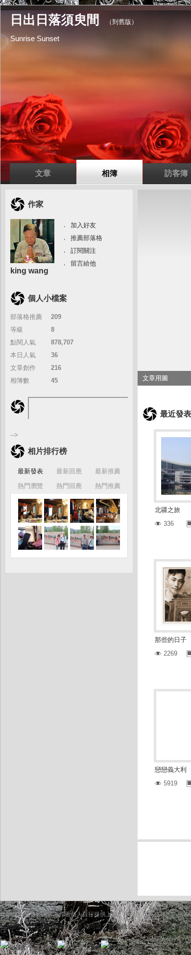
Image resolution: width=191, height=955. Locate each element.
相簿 (110, 173)
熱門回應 (69, 486)
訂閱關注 (83, 250)
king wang (29, 271)
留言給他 (83, 263)
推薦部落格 (86, 238)
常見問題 (89, 926)
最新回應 (69, 471)
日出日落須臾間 (54, 19)
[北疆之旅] (30, 511)
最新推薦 (107, 471)
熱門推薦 (107, 486)
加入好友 (83, 225)
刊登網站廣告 (19, 926)
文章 (43, 173)
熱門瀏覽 (30, 486)
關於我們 (57, 926)
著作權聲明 (156, 926)
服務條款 (121, 926)
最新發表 (30, 471)
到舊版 (121, 21)
